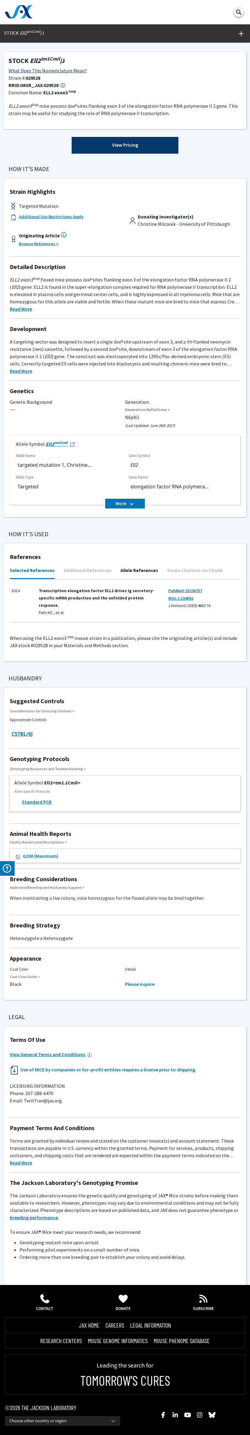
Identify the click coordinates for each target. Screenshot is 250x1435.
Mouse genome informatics (118, 1340)
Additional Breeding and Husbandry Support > (47, 887)
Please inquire (140, 984)
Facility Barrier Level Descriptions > (38, 842)
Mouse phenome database (182, 1340)
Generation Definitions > (147, 409)
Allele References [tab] (139, 570)
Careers (114, 1325)
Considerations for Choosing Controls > (42, 711)
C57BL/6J (22, 734)
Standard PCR (37, 802)
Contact (44, 1309)
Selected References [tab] (32, 570)
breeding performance (34, 1217)
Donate (123, 1309)
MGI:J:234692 (180, 598)
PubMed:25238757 (185, 590)
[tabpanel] (125, 603)
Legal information (150, 1325)
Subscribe (203, 1309)
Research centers (61, 1340)
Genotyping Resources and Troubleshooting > (48, 768)
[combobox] (62, 1421)
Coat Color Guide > (25, 976)
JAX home (89, 1325)
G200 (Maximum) (40, 856)
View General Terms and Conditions (47, 1054)
